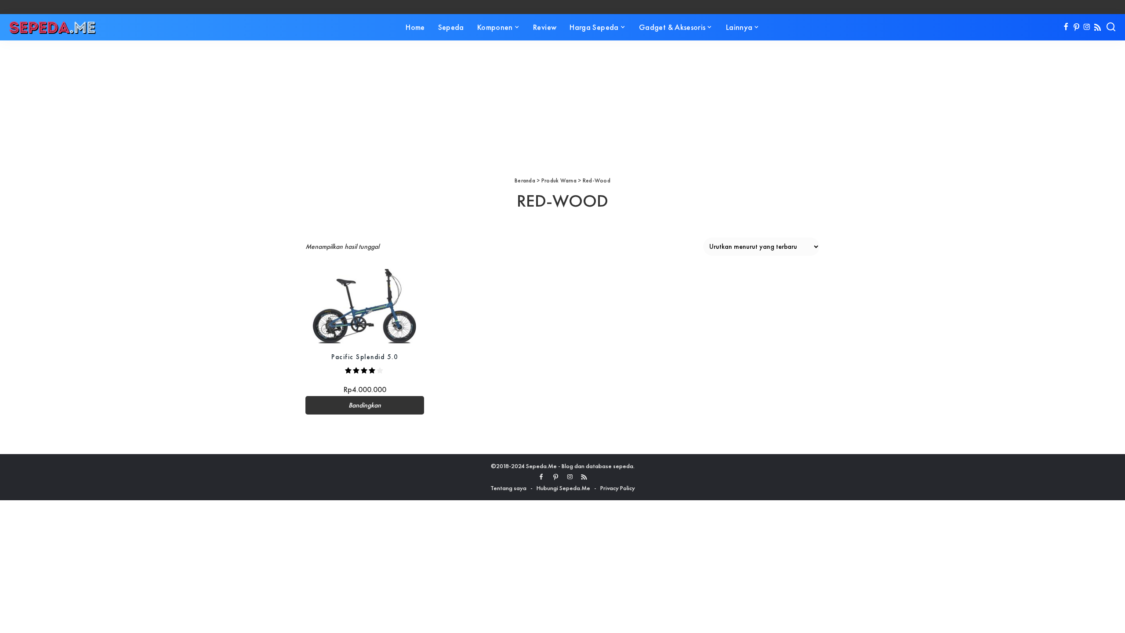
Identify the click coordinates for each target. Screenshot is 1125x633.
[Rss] (1097, 27)
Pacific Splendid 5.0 (364, 357)
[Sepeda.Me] (53, 27)
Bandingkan (364, 405)
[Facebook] (1066, 27)
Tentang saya (508, 488)
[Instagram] (1087, 27)
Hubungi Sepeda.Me (563, 488)
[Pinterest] (1076, 27)
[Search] (1111, 27)
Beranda (525, 180)
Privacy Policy (617, 488)
